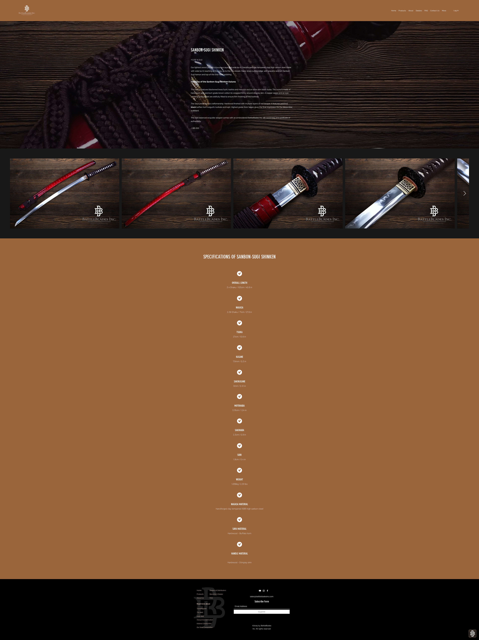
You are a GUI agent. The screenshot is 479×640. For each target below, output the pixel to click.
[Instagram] (263, 590)
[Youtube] (260, 590)
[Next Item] (464, 193)
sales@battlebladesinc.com (261, 596)
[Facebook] (267, 590)
